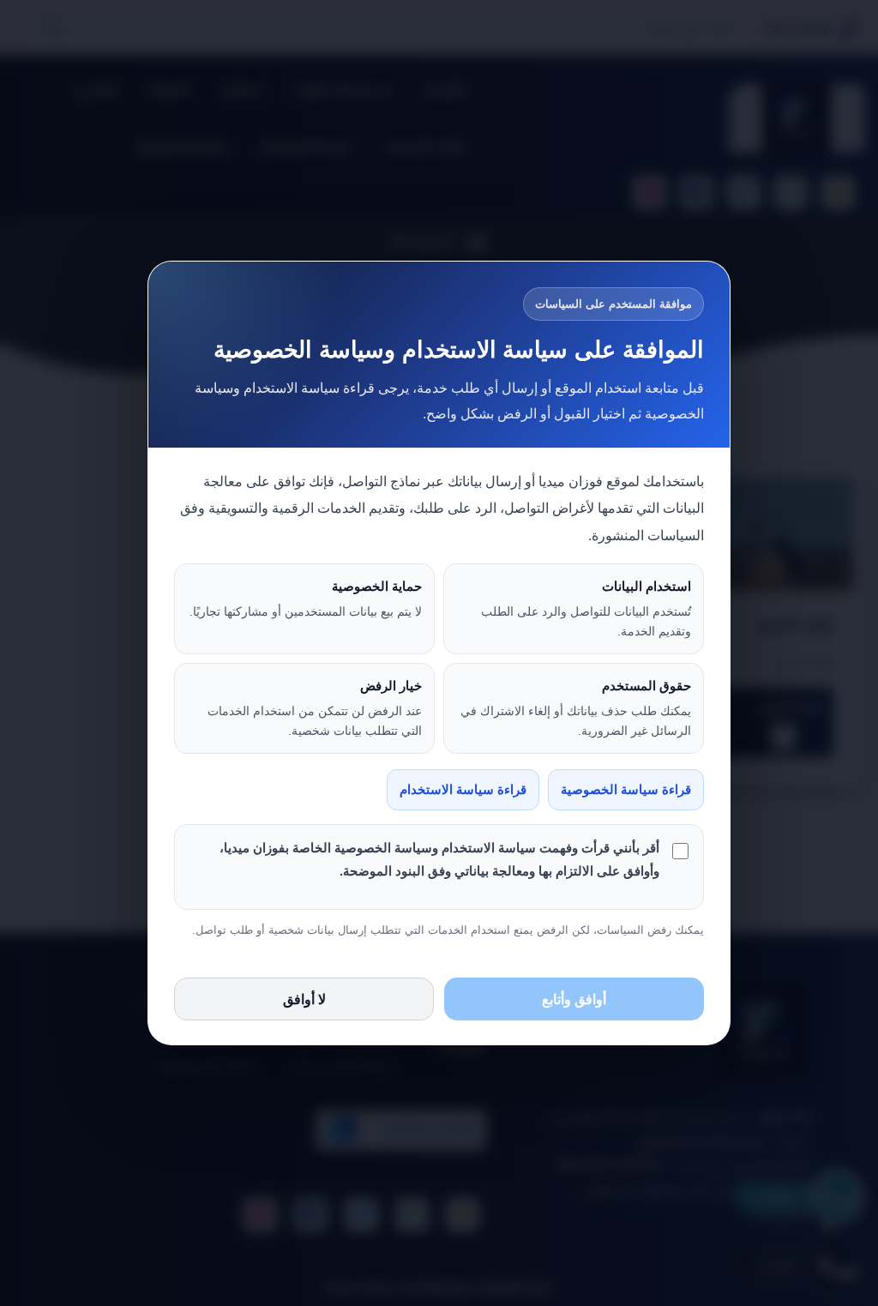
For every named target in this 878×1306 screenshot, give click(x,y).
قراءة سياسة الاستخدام (463, 790)
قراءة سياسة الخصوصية (626, 790)
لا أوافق (304, 999)
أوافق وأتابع (574, 999)
